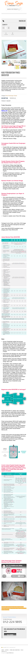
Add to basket (22, 28)
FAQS (22, 649)
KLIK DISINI (10, 635)
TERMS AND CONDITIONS (15, 649)
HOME (2, 649)
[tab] (5, 98)
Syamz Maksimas (10, 652)
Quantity (4, 24)
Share (12, 34)
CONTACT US (4, 651)
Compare (6, 34)
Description (4, 98)
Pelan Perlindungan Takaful (11, 95)
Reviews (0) (13, 98)
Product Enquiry (6, 101)
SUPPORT (7, 649)
